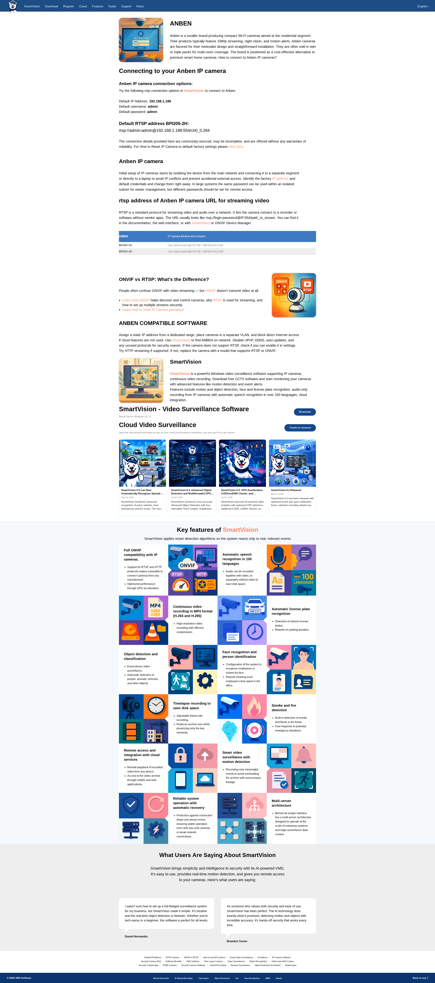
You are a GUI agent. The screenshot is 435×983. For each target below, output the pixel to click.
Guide (112, 6)
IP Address (263, 957)
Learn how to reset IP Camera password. (153, 310)
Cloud (83, 6)
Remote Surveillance (240, 965)
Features (97, 6)
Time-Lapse (203, 978)
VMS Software (192, 961)
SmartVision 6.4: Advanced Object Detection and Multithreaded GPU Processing (191, 492)
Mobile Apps (291, 965)
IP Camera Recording (184, 978)
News (140, 6)
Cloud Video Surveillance (241, 957)
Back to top (419, 978)
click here (236, 146)
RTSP (217, 300)
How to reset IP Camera (214, 957)
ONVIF (210, 291)
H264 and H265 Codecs (283, 961)
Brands (279, 978)
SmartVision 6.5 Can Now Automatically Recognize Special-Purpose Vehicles (141, 492)
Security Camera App (148, 965)
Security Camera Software (193, 965)
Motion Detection (161, 978)
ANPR (267, 978)
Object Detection (222, 978)
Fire (237, 978)
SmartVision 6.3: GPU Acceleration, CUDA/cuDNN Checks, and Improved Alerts (242, 492)
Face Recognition (252, 978)
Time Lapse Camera (213, 961)
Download (51, 6)
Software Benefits (174, 961)
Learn (126, 300)
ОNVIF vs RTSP (191, 957)
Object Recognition (258, 961)
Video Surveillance (236, 961)
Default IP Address (152, 957)
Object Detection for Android (268, 965)
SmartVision (32, 6)
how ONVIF (141, 300)
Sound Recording (218, 965)
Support (126, 6)
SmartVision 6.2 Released (286, 490)
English (422, 6)
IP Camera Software (281, 957)
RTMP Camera (170, 965)
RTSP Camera (172, 957)
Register (68, 6)
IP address (280, 178)
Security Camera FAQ (151, 961)
